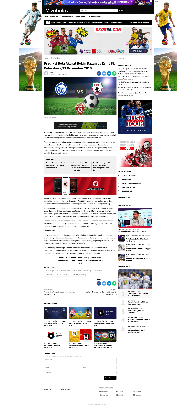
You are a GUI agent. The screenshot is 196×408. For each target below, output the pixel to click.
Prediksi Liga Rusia (51, 271)
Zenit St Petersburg (79, 275)
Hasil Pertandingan (128, 175)
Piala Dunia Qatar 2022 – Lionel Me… (132, 231)
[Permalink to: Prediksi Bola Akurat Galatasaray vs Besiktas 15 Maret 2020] (80, 335)
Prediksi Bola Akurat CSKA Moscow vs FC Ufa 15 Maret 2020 (104, 323)
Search (121, 10)
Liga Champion (126, 191)
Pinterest (138, 392)
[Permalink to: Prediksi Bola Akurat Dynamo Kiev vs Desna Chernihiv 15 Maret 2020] (55, 313)
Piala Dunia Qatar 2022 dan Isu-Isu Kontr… (138, 240)
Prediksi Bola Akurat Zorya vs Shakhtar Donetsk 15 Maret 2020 (80, 323)
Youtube (138, 395)
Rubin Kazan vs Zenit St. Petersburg (57, 275)
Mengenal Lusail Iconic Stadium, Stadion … (138, 259)
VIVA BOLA (48, 132)
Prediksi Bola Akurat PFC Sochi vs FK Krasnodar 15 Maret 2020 (53, 345)
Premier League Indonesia (131, 183)
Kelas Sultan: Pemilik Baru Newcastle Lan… (138, 303)
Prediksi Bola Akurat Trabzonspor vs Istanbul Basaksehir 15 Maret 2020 (103, 345)
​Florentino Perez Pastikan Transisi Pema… (138, 294)
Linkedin (121, 395)
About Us (47, 390)
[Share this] (99, 73)
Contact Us (65, 390)
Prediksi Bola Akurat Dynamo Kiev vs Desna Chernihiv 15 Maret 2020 (55, 323)
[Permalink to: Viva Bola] (46, 73)
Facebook (104, 392)
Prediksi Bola (132, 317)
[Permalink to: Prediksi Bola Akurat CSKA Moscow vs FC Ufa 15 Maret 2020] (105, 313)
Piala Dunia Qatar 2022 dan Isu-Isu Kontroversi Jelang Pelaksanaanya (123, 22)
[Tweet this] (104, 73)
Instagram (104, 395)
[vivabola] (62, 10)
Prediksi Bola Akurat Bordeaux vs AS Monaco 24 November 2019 (60, 292)
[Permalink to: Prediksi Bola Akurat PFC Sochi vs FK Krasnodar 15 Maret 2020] (55, 335)
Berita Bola (130, 235)
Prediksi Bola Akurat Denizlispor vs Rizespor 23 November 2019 (100, 292)
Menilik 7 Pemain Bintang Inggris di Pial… (138, 250)
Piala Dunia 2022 (123, 229)
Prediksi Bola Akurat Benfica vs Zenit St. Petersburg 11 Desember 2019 (56, 165)
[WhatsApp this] (114, 73)
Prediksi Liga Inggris (129, 187)
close (39, 1)
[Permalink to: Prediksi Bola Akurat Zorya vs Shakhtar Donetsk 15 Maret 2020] (80, 313)
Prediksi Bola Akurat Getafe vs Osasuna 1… (139, 320)
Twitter (120, 392)
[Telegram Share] (109, 73)
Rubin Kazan (98, 271)
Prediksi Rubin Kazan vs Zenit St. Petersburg (76, 271)
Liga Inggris (126, 179)
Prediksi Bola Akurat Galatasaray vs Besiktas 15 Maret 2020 (79, 345)
